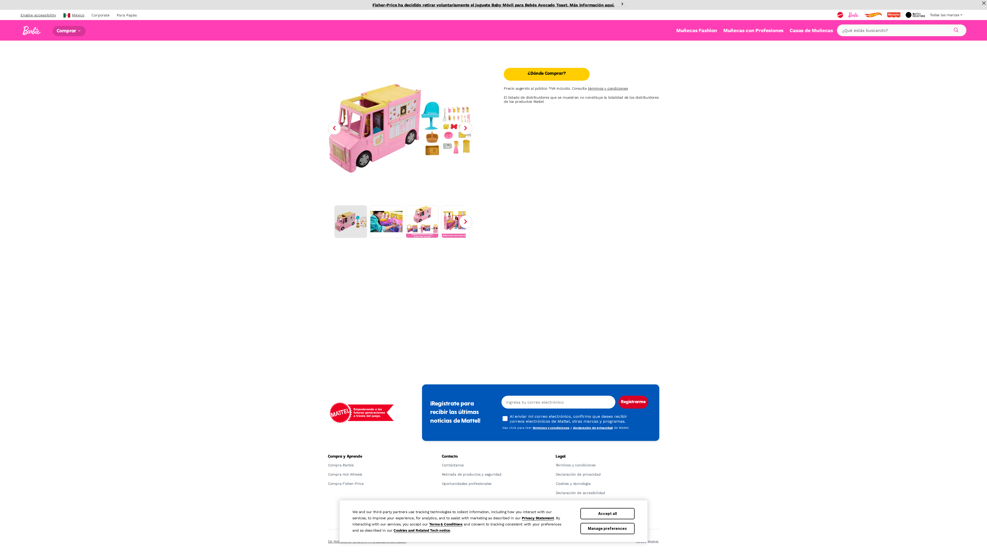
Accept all (607, 513)
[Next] (622, 4)
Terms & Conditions (445, 524)
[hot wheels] (873, 15)
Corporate (100, 15)
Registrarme (633, 402)
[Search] (955, 29)
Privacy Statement (538, 518)
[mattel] (840, 15)
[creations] (915, 15)
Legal (561, 456)
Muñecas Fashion (696, 30)
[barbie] (854, 15)
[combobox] (901, 30)
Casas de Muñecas (811, 30)
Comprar (67, 31)
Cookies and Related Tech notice (422, 530)
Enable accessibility (38, 15)
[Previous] (334, 128)
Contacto (450, 456)
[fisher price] (894, 15)
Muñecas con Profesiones (753, 30)
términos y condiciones (608, 88)
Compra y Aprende (345, 456)
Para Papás (127, 15)
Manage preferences (607, 528)
